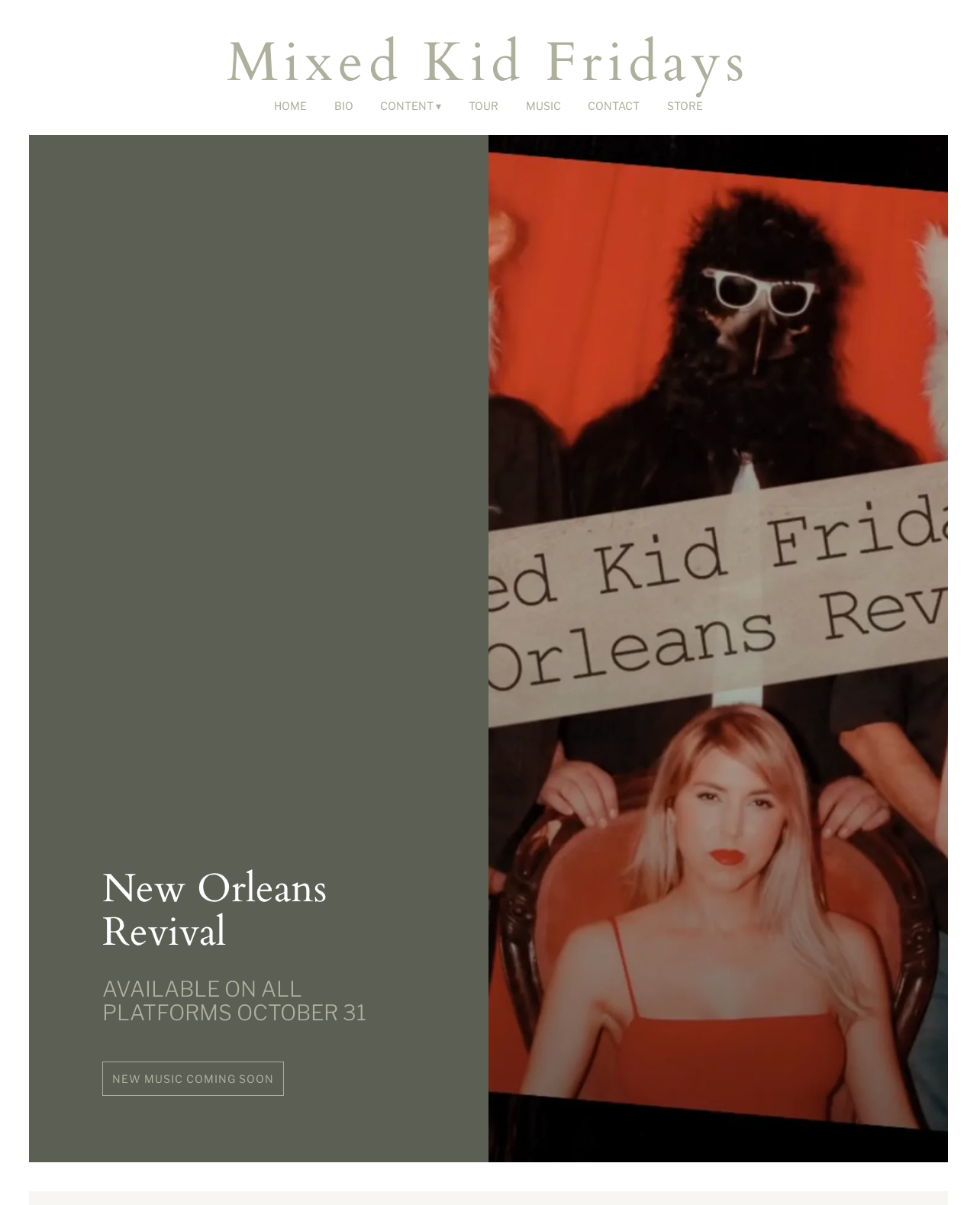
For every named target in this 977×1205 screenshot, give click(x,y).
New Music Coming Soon (193, 1078)
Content (407, 105)
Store (685, 105)
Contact (614, 105)
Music (543, 105)
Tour (483, 105)
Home (290, 105)
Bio (343, 105)
